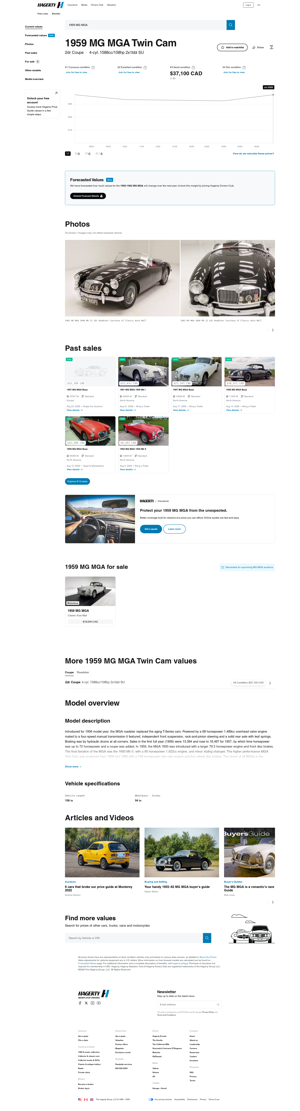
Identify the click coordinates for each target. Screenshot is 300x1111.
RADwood (156, 1056)
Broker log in (84, 1088)
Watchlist (56, 14)
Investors (194, 1060)
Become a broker (86, 1084)
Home (192, 1036)
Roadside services (123, 1064)
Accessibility (179, 1099)
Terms (192, 1080)
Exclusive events (123, 1052)
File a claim (83, 1040)
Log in (248, 5)
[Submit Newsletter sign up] (218, 1004)
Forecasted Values (87, 963)
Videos (155, 1068)
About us (194, 1040)
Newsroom (194, 1052)
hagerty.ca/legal (180, 963)
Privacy (193, 1076)
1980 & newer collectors (89, 1052)
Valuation (119, 1040)
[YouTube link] (99, 1003)
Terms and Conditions (166, 1015)
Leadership (195, 1044)
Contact (193, 1056)
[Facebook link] (80, 1003)
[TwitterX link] (86, 1003)
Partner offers (121, 1044)
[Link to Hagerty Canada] (86, 1099)
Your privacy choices (163, 1099)
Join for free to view (76, 72)
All (153, 1076)
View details (73, 410)
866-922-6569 (121, 1068)
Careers (193, 1048)
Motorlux (156, 1052)
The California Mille (160, 1044)
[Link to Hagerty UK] (91, 1099)
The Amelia (157, 1040)
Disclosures (192, 1099)
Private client (84, 1072)
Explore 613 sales (78, 481)
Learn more (174, 529)
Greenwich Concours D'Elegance (167, 1048)
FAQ (191, 1072)
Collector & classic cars (89, 1056)
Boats (80, 1068)
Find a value (43, 14)
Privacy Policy (208, 1012)
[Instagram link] (92, 1003)
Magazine (119, 1048)
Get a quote (151, 529)
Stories (155, 1072)
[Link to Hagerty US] (80, 1099)
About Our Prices (208, 957)
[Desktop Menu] (259, 5)
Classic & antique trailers (89, 1064)
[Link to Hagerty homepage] (93, 994)
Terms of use (214, 1099)
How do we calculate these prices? (253, 153)
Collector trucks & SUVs (89, 1060)
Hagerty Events (159, 1036)
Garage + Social (159, 1088)
